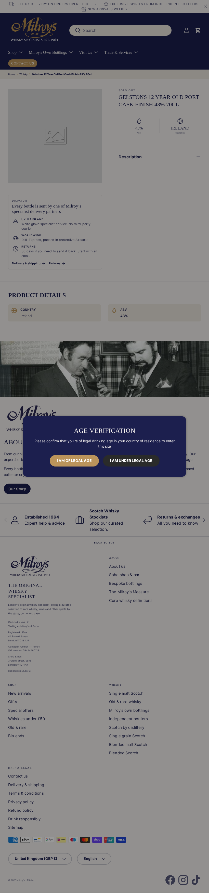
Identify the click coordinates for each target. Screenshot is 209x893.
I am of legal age (74, 460)
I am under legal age (131, 460)
